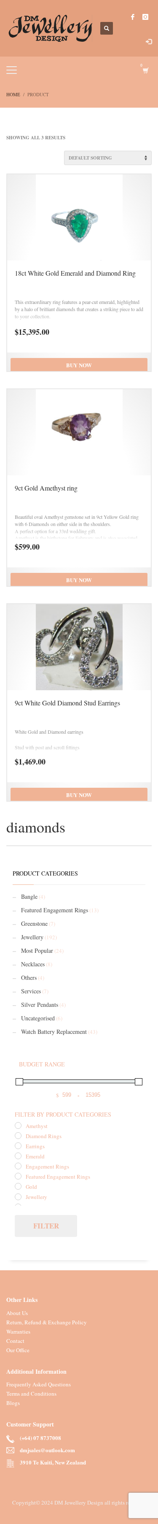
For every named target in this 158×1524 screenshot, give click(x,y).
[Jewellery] (18, 1196)
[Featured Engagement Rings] (18, 1176)
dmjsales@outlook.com (47, 1450)
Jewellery (32, 937)
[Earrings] (18, 1145)
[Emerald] (18, 1155)
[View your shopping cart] (145, 70)
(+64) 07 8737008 (40, 1438)
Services (31, 991)
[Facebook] (132, 17)
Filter (46, 1225)
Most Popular (37, 950)
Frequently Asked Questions (38, 1384)
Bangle (29, 896)
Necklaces (33, 964)
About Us (17, 1313)
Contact (15, 1341)
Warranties (18, 1331)
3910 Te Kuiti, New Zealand (53, 1462)
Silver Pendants (39, 1005)
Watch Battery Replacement (54, 1032)
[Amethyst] (18, 1125)
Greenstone (34, 923)
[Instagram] (145, 17)
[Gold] (18, 1186)
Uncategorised (38, 1018)
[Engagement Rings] (18, 1166)
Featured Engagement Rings (54, 910)
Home (13, 94)
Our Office (17, 1350)
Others (29, 978)
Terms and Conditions (31, 1393)
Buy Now (79, 365)
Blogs (13, 1403)
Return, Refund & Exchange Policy (46, 1322)
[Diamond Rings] (18, 1135)
